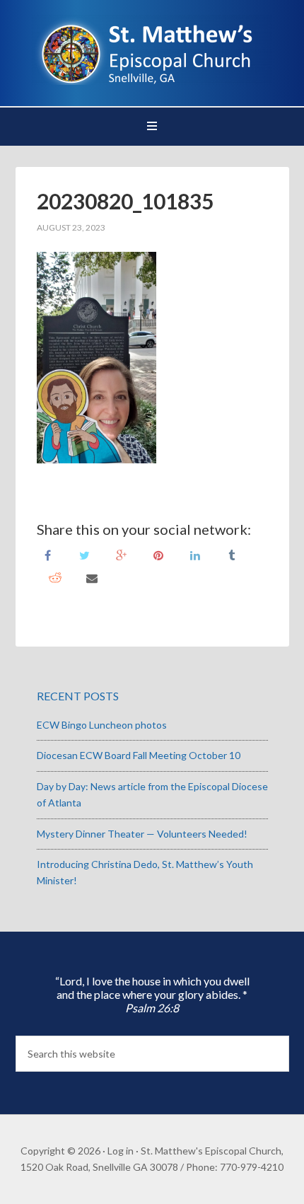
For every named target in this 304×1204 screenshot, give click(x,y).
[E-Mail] (92, 577)
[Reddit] (55, 577)
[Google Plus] (121, 554)
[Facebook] (48, 554)
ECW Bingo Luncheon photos (102, 725)
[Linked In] (195, 554)
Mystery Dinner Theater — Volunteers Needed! (142, 834)
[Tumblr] (232, 554)
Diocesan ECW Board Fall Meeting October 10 (138, 755)
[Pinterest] (158, 554)
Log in (120, 1151)
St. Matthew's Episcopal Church (152, 49)
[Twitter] (85, 554)
